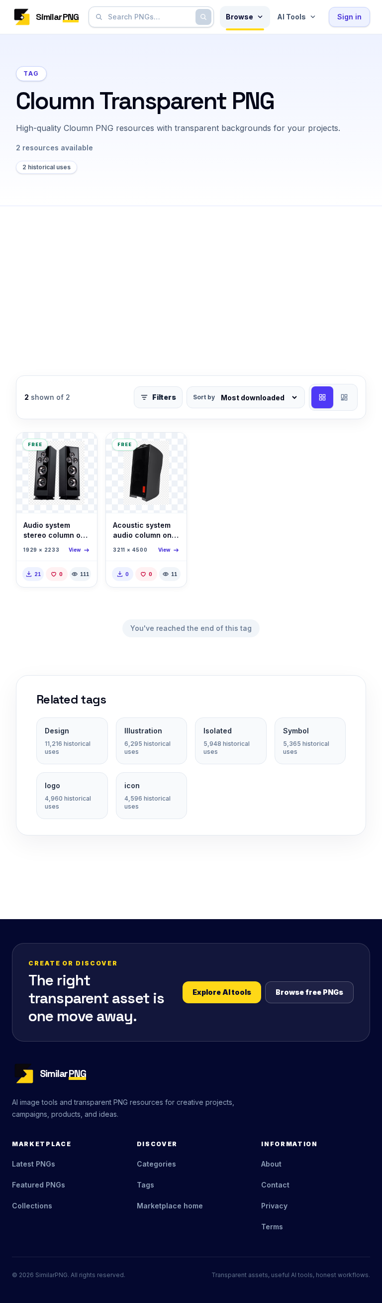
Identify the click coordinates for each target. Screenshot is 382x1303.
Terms (272, 1226)
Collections (32, 1205)
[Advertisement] (191, 281)
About (271, 1164)
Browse (239, 16)
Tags (145, 1185)
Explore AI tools (221, 992)
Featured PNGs (38, 1185)
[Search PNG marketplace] (203, 17)
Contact (275, 1185)
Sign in (349, 16)
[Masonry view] (344, 397)
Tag (31, 73)
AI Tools (291, 16)
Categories (156, 1164)
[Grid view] (322, 397)
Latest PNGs (33, 1164)
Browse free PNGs (309, 992)
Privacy (274, 1205)
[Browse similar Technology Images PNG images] (81, 449)
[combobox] (149, 17)
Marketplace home (170, 1205)
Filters (164, 397)
